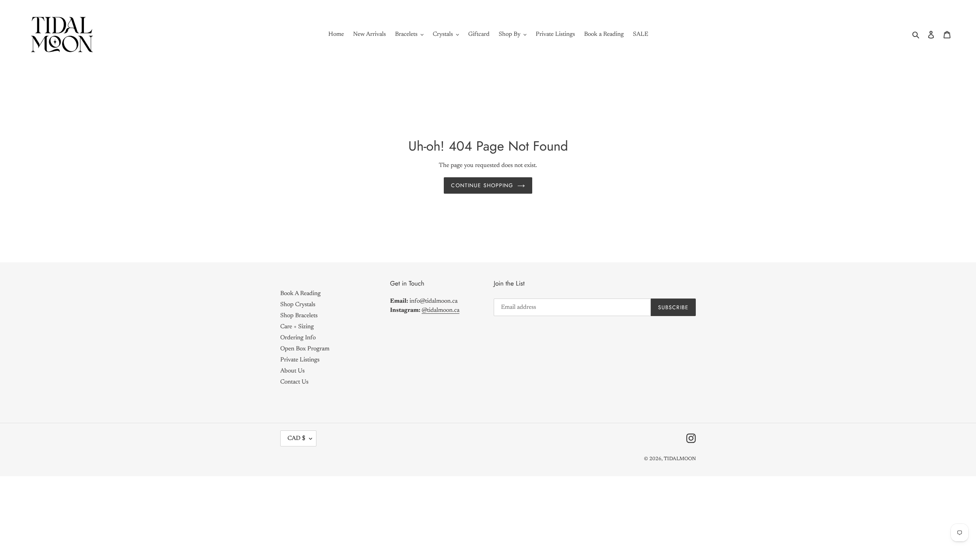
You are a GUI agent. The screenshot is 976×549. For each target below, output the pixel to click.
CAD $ (296, 438)
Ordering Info (298, 337)
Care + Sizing (297, 326)
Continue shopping (482, 185)
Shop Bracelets (299, 315)
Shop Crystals (297, 304)
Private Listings (299, 359)
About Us (292, 371)
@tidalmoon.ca (440, 310)
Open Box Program (304, 348)
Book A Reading (300, 293)
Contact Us (294, 382)
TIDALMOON (680, 458)
